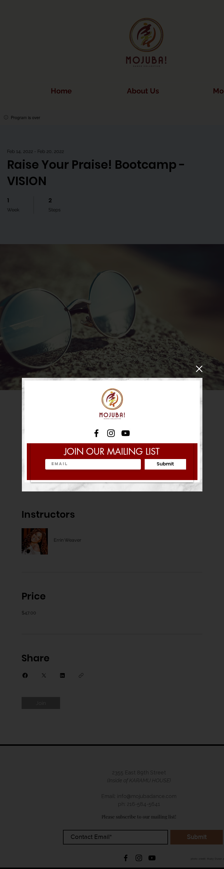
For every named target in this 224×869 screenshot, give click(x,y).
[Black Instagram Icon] (111, 433)
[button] (199, 369)
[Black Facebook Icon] (96, 433)
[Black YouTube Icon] (125, 433)
